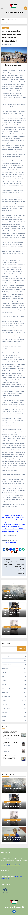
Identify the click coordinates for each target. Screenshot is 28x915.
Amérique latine (6, 664)
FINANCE (4, 672)
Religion (4, 716)
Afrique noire (6, 661)
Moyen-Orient (6, 688)
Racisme (4, 712)
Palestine (5, 28)
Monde (4, 684)
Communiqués (6, 668)
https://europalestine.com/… (10, 542)
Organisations (6, 696)
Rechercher (6, 643)
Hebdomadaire (5, 878)
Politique (4, 704)
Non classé (5, 692)
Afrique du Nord (6, 657)
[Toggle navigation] (2, 8)
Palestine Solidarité (13, 12)
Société (4, 720)
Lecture (4, 680)
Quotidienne (18, 876)
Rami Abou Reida (15, 608)
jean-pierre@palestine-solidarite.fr (10, 865)
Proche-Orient (6, 708)
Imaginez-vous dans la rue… (12, 630)
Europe (7, 835)
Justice (4, 676)
